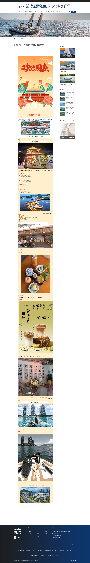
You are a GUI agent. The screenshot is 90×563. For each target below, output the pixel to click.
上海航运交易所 (62, 550)
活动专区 (38, 531)
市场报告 (46, 533)
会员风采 (38, 536)
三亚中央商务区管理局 (21, 550)
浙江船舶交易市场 (68, 550)
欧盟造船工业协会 (43, 555)
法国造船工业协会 (50, 555)
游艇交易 (30, 11)
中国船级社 (33, 550)
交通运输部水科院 (28, 550)
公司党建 (30, 533)
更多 (73, 46)
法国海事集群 (56, 555)
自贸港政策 (25, 11)
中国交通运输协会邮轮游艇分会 (48, 550)
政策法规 (46, 531)
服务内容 (36, 11)
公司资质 (30, 531)
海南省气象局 (56, 550)
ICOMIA (31, 555)
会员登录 (38, 533)
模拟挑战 (73, 11)
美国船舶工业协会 (36, 555)
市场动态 (41, 11)
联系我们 (52, 11)
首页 (14, 11)
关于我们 (19, 11)
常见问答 (47, 11)
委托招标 (62, 137)
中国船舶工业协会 (39, 550)
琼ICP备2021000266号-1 (34, 560)
